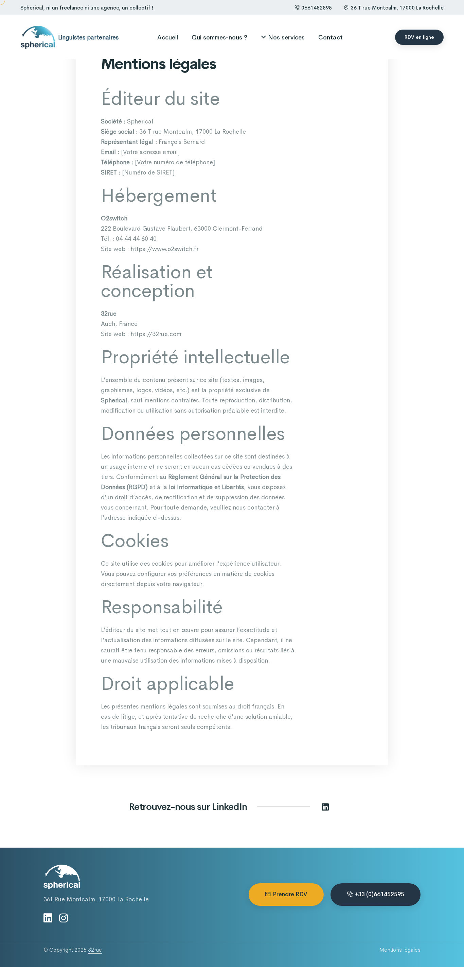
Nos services (286, 37)
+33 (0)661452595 (379, 894)
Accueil (167, 37)
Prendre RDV (290, 894)
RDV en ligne (419, 37)
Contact (330, 37)
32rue (95, 949)
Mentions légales (400, 949)
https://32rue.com (155, 334)
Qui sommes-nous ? (219, 37)
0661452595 (316, 7)
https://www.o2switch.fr (164, 249)
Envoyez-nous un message (5, 457)
